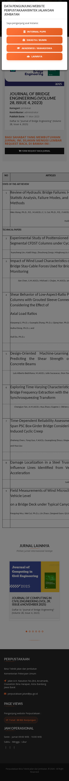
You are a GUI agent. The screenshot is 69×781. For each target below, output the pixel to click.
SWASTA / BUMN (36, 40)
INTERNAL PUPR (36, 31)
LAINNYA (36, 56)
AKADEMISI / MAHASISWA (36, 48)
